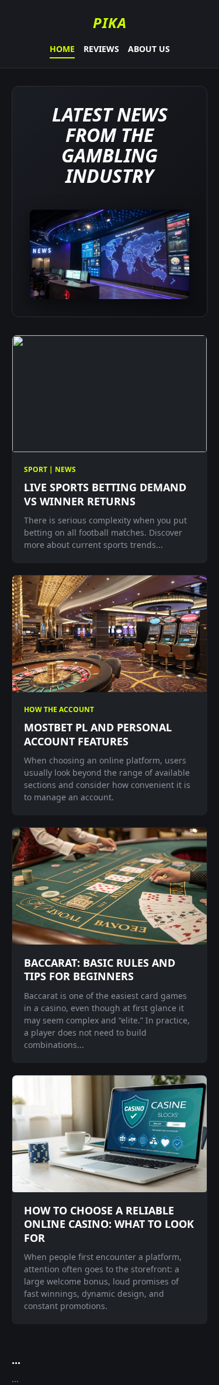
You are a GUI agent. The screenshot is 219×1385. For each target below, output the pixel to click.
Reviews (101, 48)
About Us (149, 48)
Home (62, 48)
